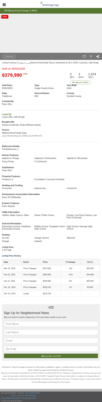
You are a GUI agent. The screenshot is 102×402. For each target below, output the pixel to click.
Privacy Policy (30, 396)
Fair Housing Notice (28, 398)
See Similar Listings (80, 82)
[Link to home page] (51, 4)
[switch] (84, 56)
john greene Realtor (32, 393)
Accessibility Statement (10, 398)
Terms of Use (16, 396)
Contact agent (9, 56)
